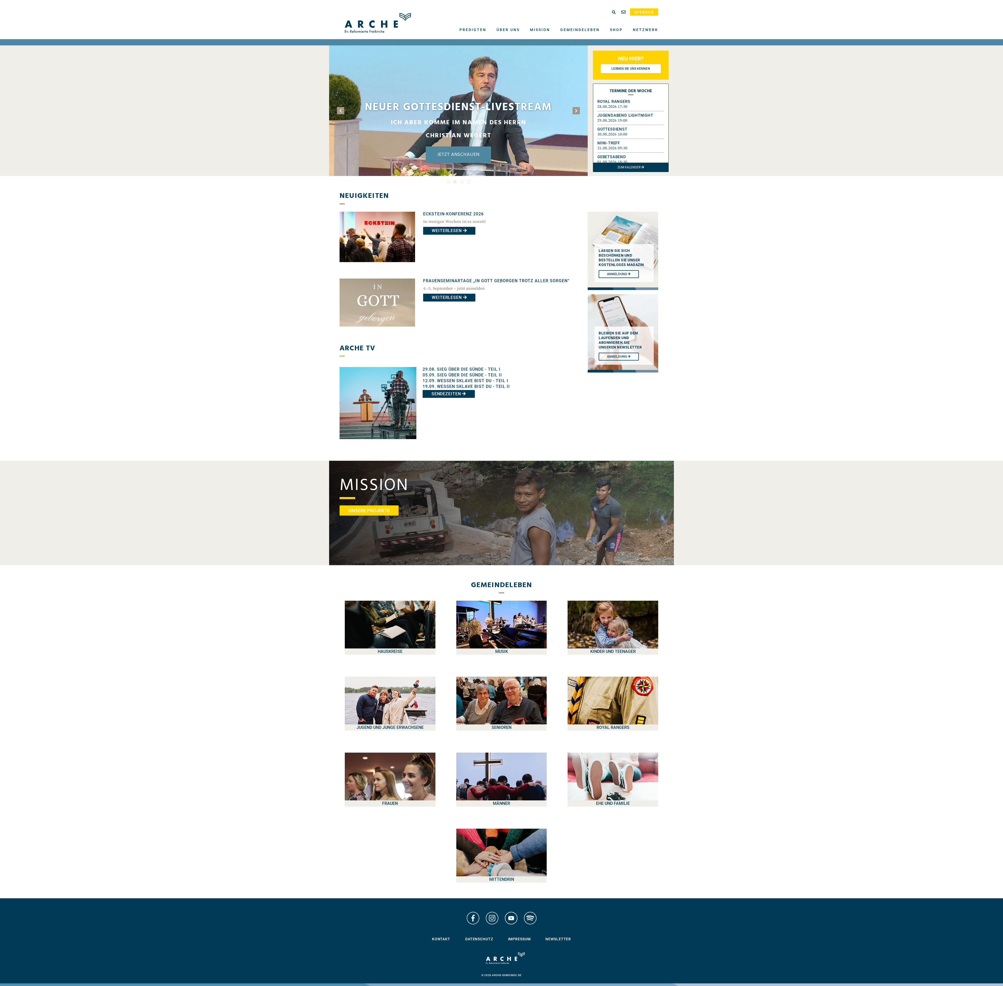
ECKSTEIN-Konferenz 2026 (453, 213)
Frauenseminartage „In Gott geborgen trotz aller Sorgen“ (496, 280)
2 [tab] (455, 182)
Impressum (519, 939)
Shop (616, 30)
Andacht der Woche (458, 120)
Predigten (472, 30)
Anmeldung (617, 356)
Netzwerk (645, 30)
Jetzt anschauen (458, 154)
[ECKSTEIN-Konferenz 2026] (377, 265)
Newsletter (558, 939)
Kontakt (441, 939)
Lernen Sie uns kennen (630, 68)
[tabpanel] (458, 110)
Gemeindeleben (580, 30)
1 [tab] (448, 182)
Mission (540, 30)
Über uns (508, 30)
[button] (630, 104)
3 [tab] (462, 182)
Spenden (644, 12)
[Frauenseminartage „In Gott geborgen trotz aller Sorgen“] (377, 330)
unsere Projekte (369, 510)
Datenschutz (479, 939)
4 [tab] (468, 182)
